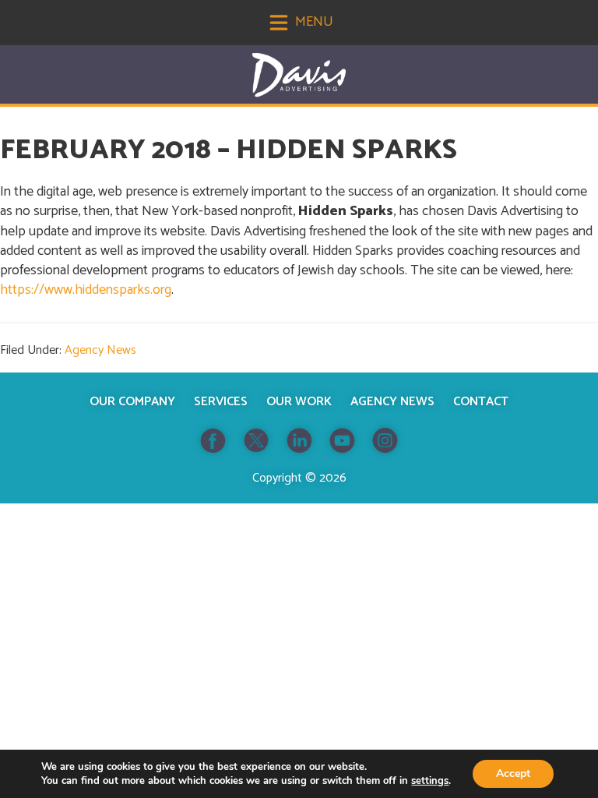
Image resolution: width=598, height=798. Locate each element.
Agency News (100, 350)
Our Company (132, 401)
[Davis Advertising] (299, 75)
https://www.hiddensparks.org (85, 290)
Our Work (299, 401)
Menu (312, 22)
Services (221, 401)
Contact (480, 401)
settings (429, 781)
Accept (513, 773)
